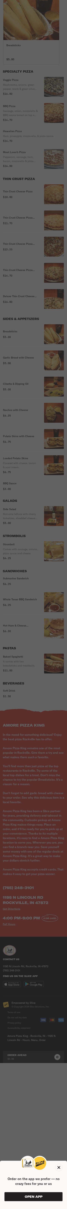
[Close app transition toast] (59, 1167)
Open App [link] (33, 1197)
